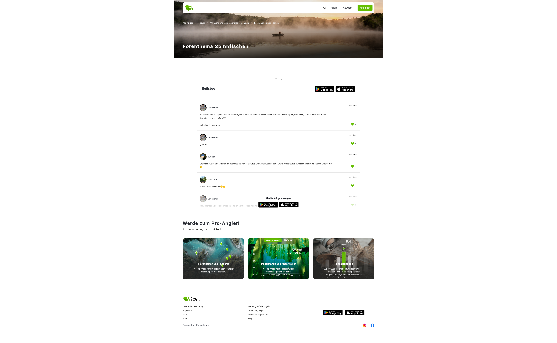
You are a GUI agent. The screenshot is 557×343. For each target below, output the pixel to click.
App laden (365, 7)
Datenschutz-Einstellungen (196, 325)
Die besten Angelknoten (258, 314)
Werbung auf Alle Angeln (259, 306)
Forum (334, 7)
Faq (250, 318)
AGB (185, 314)
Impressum (188, 310)
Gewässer (348, 7)
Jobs (185, 318)
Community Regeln (256, 310)
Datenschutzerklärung (193, 306)
